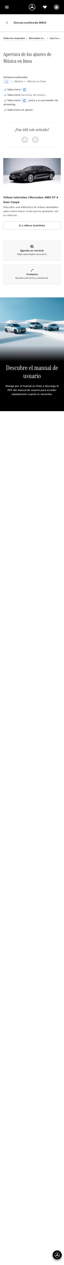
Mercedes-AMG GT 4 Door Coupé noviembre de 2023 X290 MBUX (37, 38)
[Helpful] (25, 139)
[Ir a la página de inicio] (32, 7)
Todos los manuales (14, 38)
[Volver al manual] (8, 23)
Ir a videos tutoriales (32, 225)
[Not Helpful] (35, 139)
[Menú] (7, 7)
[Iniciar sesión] (56, 7)
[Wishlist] (45, 7)
